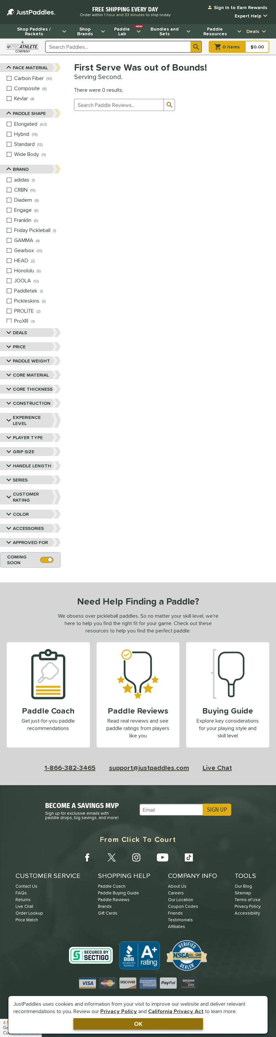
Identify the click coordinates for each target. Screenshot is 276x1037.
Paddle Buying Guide (118, 893)
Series (20, 479)
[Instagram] (136, 857)
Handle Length (32, 465)
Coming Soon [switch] (17, 559)
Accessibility (247, 913)
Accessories (28, 528)
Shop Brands (85, 31)
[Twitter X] (112, 857)
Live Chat (217, 768)
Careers (176, 893)
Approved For (30, 542)
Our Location (180, 899)
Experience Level (27, 420)
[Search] (196, 47)
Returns (23, 899)
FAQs (21, 893)
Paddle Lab (128, 30)
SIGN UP (217, 809)
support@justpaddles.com (149, 768)
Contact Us (26, 886)
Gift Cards (107, 913)
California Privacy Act (176, 1011)
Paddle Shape (29, 113)
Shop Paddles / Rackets (34, 31)
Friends (175, 913)
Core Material (31, 375)
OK (138, 1023)
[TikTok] (189, 857)
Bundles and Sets (164, 31)
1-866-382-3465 (70, 768)
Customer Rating (26, 497)
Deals (252, 31)
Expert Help (248, 15)
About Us (177, 886)
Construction (31, 403)
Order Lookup (29, 913)
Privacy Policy (118, 1011)
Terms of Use (248, 899)
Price (19, 346)
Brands (105, 906)
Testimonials (180, 920)
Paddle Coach (112, 886)
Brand (21, 169)
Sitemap (243, 893)
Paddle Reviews (114, 899)
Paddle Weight (31, 360)
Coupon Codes (183, 906)
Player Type (28, 437)
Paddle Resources (215, 31)
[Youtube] (162, 857)
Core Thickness (33, 389)
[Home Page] (31, 12)
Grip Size (23, 451)
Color (21, 514)
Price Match (26, 920)
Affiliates (176, 926)
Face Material (30, 67)
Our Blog (243, 886)
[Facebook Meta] (87, 857)
